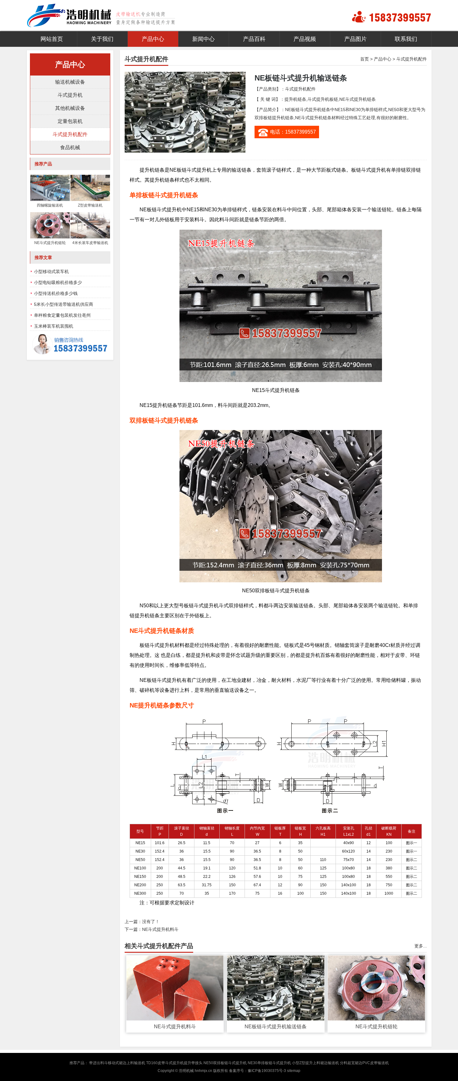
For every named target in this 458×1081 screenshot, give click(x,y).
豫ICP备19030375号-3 (267, 1071)
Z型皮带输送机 (90, 205)
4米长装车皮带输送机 (90, 243)
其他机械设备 (70, 108)
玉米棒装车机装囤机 (53, 326)
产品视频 (304, 39)
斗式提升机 (70, 95)
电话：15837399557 (293, 132)
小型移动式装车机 (51, 271)
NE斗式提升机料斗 (160, 929)
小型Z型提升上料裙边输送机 (315, 1063)
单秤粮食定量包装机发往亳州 (62, 315)
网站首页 (52, 39)
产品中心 (153, 39)
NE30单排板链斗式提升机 (269, 1063)
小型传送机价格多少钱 (56, 293)
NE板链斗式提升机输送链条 (276, 1026)
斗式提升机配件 (411, 58)
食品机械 (70, 147)
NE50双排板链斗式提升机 (225, 1063)
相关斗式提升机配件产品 (159, 945)
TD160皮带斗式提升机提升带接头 (174, 1063)
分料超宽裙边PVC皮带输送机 (364, 1063)
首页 (364, 58)
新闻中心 (203, 39)
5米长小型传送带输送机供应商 (63, 304)
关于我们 (102, 39)
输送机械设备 (70, 82)
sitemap (293, 1071)
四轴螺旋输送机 (50, 205)
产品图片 (355, 39)
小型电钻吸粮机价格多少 (58, 282)
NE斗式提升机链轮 (376, 1026)
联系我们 (406, 39)
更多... (420, 945)
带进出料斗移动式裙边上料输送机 (117, 1063)
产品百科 (254, 39)
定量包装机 (70, 121)
